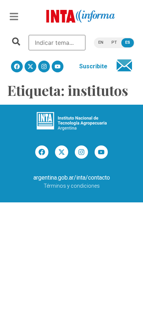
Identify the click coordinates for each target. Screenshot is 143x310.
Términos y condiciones (72, 186)
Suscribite (93, 66)
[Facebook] (17, 66)
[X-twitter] (30, 66)
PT (114, 42)
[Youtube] (57, 66)
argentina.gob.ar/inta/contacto (71, 177)
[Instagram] (44, 66)
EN (100, 42)
